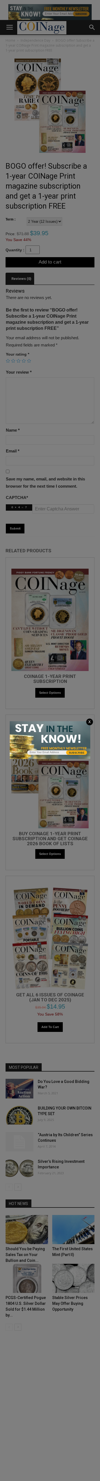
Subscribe (76, 752)
